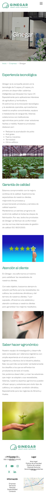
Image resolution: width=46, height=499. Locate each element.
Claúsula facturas (33, 467)
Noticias (12, 488)
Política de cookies (34, 465)
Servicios (12, 486)
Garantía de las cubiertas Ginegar (33, 469)
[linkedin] (14, 472)
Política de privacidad (34, 463)
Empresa (12, 484)
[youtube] (12, 466)
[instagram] (17, 466)
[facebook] (6, 466)
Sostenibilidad (12, 489)
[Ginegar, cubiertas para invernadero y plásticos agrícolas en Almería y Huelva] (15, 7)
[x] (9, 472)
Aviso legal (33, 462)
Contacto (12, 491)
